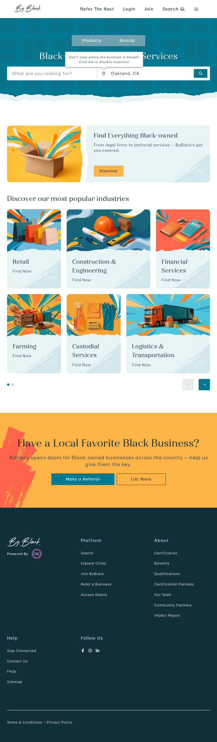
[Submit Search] (200, 73)
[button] (196, 9)
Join (148, 9)
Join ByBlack (92, 573)
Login (129, 9)
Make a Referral (83, 479)
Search (87, 553)
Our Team (163, 594)
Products (91, 40)
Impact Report (167, 615)
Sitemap (14, 681)
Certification (165, 553)
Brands (127, 40)
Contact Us (17, 661)
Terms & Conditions (24, 722)
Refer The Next (97, 9)
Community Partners (173, 605)
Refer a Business (96, 584)
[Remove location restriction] (105, 73)
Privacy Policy (60, 722)
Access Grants (94, 594)
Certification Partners (174, 584)
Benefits (162, 563)
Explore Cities (93, 563)
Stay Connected (21, 650)
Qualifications (167, 573)
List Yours (141, 479)
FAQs (11, 671)
